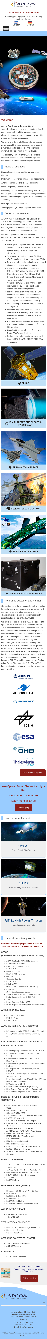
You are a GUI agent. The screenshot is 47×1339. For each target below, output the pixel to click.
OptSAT (23, 846)
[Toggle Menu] (6, 28)
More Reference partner (33, 772)
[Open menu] (44, 1301)
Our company (23, 807)
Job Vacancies (29, 1278)
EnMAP (24, 883)
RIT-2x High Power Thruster (23, 920)
